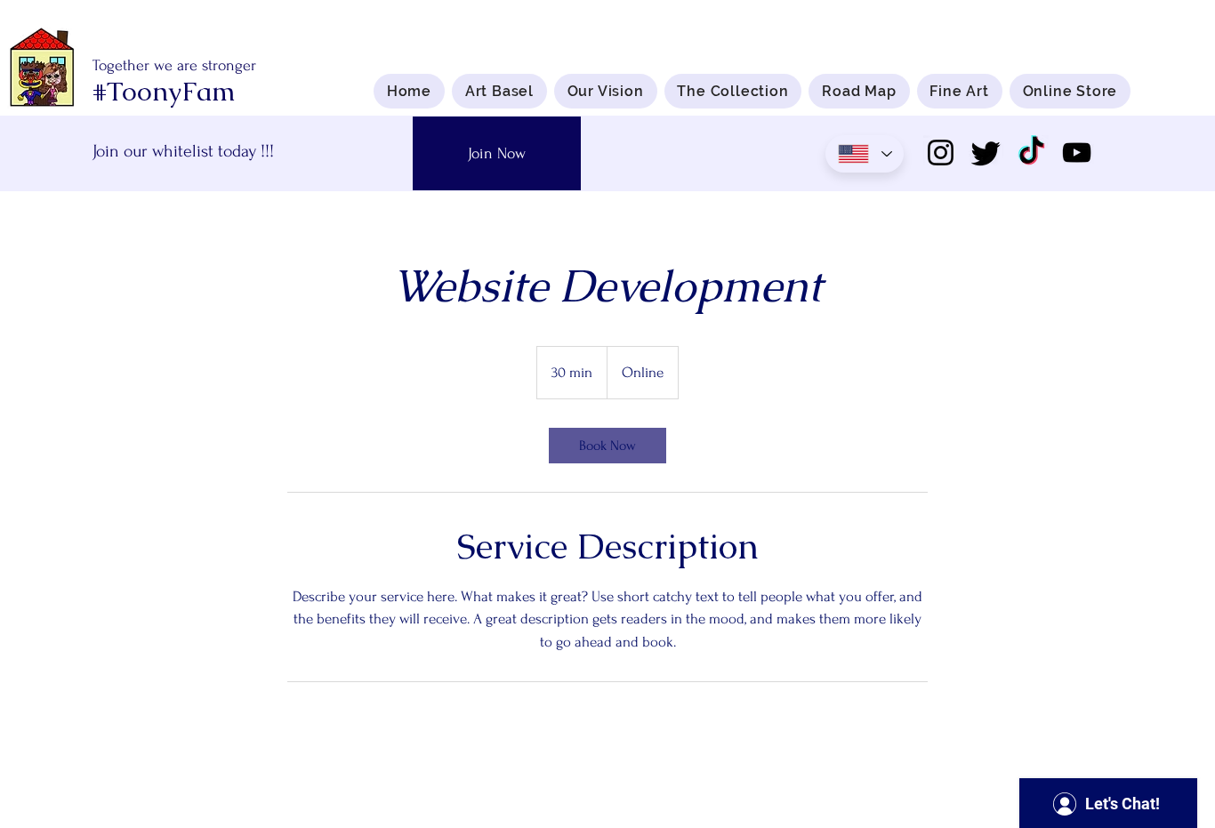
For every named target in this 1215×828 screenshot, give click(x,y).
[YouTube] (1076, 152)
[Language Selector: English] (864, 154)
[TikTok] (1031, 152)
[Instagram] (940, 152)
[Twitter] (986, 152)
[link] (607, 445)
